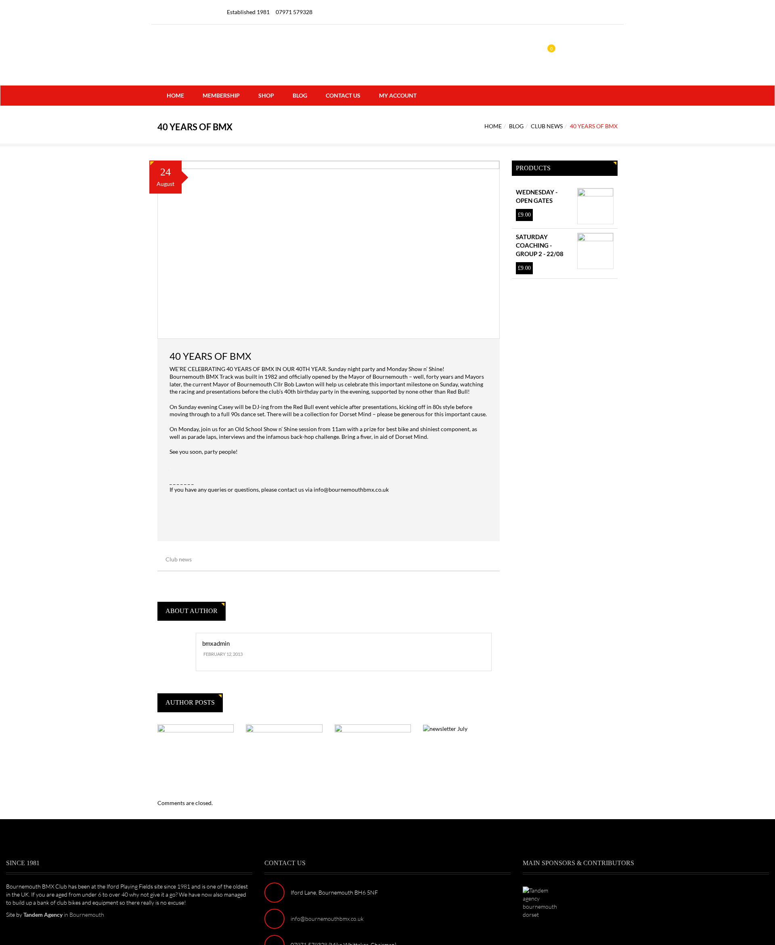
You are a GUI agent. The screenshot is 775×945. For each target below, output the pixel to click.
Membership (221, 95)
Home (175, 95)
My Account (398, 95)
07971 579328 (294, 11)
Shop (266, 95)
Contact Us (343, 95)
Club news (547, 126)
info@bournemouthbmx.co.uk (350, 489)
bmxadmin (216, 643)
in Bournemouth (63, 914)
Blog (300, 95)
